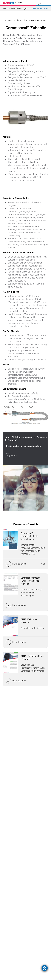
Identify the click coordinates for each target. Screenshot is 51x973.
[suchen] (39, 3)
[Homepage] (9, 2)
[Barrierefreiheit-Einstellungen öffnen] (45, 968)
